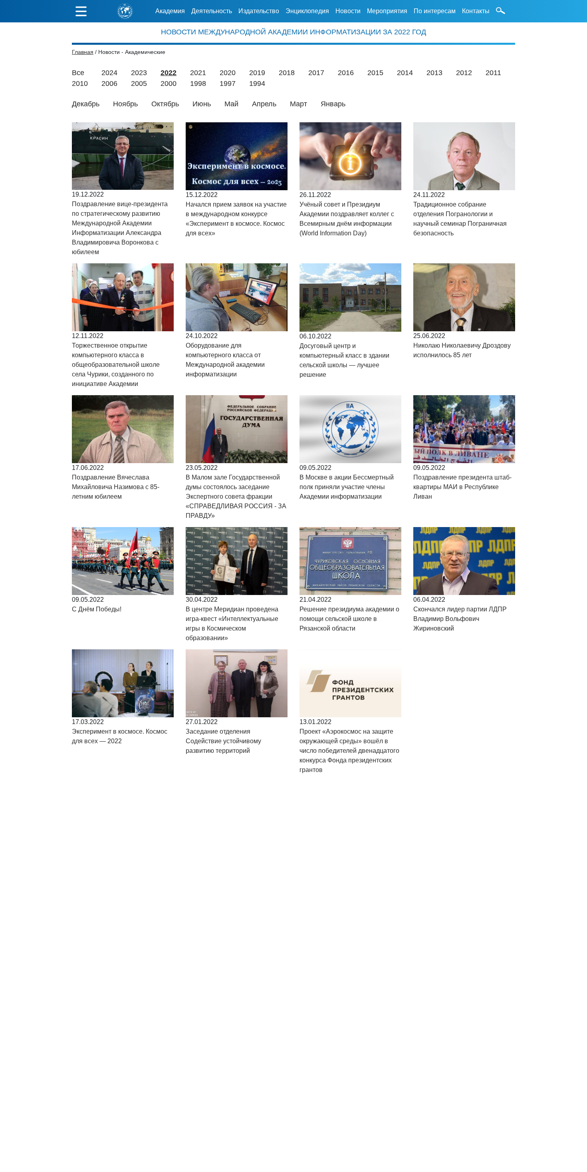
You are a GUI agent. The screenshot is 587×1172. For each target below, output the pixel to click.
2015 (375, 73)
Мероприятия (387, 11)
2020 (228, 73)
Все (78, 73)
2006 (109, 84)
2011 (493, 73)
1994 (257, 84)
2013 (434, 73)
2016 (346, 73)
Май (231, 104)
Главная (82, 52)
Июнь (201, 104)
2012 (464, 73)
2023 (139, 73)
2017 (316, 73)
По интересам (435, 11)
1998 (198, 84)
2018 (287, 73)
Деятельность (211, 11)
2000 (168, 84)
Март (298, 104)
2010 (80, 84)
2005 (139, 84)
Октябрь (165, 104)
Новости (348, 11)
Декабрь (85, 104)
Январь (333, 104)
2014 (405, 73)
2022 (168, 73)
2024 (109, 73)
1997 (228, 84)
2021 (198, 73)
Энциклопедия (307, 11)
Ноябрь (125, 104)
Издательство (258, 11)
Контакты (476, 11)
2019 (257, 73)
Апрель (264, 104)
